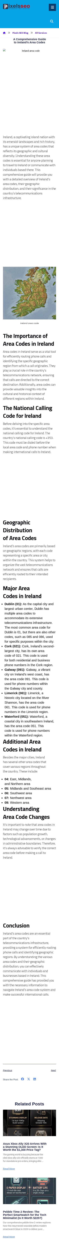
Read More (9, 1169)
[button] (22, 1079)
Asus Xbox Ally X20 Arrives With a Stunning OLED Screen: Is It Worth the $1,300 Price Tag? (25, 1147)
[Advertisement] (29, 105)
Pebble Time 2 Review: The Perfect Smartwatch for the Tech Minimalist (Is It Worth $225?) (24, 1215)
